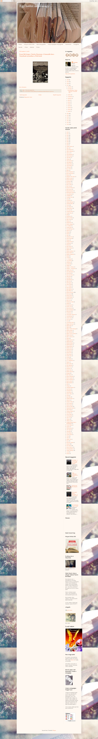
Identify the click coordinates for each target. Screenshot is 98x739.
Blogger (54, 730)
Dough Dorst (69, 222)
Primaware (69, 368)
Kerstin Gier (69, 298)
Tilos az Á (68, 417)
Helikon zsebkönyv (70, 251)
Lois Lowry (69, 319)
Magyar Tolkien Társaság (71, 328)
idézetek (68, 444)
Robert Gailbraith (70, 376)
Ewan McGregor (40, 91)
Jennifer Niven (69, 270)
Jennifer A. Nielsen (70, 267)
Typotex (68, 426)
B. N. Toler (69, 168)
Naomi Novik (69, 349)
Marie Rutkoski (69, 332)
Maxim (68, 338)
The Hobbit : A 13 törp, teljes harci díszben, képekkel (75, 462)
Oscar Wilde (69, 358)
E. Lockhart (69, 225)
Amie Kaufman (69, 154)
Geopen (68, 240)
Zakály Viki (69, 439)
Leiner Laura (69, 317)
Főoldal (20, 44)
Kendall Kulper (69, 297)
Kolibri (68, 303)
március (69, 107)
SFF (67, 384)
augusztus (70, 98)
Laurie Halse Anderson (71, 314)
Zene (67, 440)
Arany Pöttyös (69, 165)
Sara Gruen (69, 389)
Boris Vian (69, 186)
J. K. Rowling (69, 260)
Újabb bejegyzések (23, 94)
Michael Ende (69, 341)
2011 (68, 122)
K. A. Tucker (69, 286)
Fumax (68, 233)
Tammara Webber (70, 411)
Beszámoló (69, 181)
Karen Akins (69, 287)
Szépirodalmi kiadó (70, 408)
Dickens (68, 221)
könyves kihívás (70, 447)
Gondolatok (69, 243)
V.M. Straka (69, 429)
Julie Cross (69, 281)
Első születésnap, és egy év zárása (75, 505)
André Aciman (69, 156)
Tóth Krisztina (69, 428)
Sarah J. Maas (69, 393)
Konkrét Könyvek (46, 91)
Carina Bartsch (69, 194)
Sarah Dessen (69, 392)
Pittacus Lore (69, 366)
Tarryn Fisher (69, 414)
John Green (69, 276)
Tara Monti (69, 412)
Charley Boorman (34, 91)
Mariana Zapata (69, 330)
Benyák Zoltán (69, 179)
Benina (68, 175)
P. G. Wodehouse (70, 360)
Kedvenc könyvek (70, 292)
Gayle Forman (69, 238)
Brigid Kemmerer (70, 190)
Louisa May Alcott (70, 322)
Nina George (69, 354)
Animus (68, 159)
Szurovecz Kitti (69, 406)
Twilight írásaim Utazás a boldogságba (71, 423)
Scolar (68, 395)
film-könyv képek (70, 442)
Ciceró (68, 205)
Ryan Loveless (69, 381)
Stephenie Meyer (70, 398)
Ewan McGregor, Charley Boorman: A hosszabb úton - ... (72, 91)
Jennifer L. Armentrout (71, 268)
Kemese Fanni (69, 295)
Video (68, 437)
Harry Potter (69, 246)
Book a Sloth (69, 184)
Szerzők (20, 47)
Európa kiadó (69, 227)
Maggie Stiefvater (70, 324)
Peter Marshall (69, 365)
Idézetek (32, 47)
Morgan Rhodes (69, 346)
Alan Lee (68, 152)
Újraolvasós (52, 91)
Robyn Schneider (70, 379)
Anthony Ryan (69, 163)
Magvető (68, 327)
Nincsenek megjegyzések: (30, 90)
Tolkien (68, 419)
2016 (68, 113)
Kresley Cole (69, 306)
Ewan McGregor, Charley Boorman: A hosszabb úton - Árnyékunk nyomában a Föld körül (37, 55)
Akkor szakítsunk (70, 151)
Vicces (68, 436)
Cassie (68, 198)
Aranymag (75, 62)
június (69, 102)
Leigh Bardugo (69, 316)
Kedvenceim (68, 44)
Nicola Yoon (69, 352)
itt (75, 659)
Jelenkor (68, 265)
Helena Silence (69, 248)
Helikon (68, 249)
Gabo (68, 235)
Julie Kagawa (69, 282)
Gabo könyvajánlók (41, 44)
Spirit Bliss (69, 397)
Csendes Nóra (69, 213)
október (69, 94)
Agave (68, 148)
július (69, 100)
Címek (26, 47)
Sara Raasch (69, 390)
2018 (68, 83)
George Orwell (69, 241)
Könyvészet (69, 311)
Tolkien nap (69, 420)
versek (68, 452)
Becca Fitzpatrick (70, 171)
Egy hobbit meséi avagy (34, 6)
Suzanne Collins (70, 401)
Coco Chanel (69, 206)
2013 (68, 119)
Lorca (68, 320)
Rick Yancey (69, 374)
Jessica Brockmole (70, 271)
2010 (68, 124)
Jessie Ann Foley (70, 274)
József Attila (69, 284)
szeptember (70, 96)
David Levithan (69, 217)
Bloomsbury (69, 183)
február (69, 109)
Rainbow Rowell (70, 371)
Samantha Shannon (70, 387)
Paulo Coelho (69, 363)
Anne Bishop (69, 162)
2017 (24, 91)
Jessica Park (69, 273)
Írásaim (68, 453)
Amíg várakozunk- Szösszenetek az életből (75, 474)
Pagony (68, 362)
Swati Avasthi (69, 403)
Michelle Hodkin (70, 343)
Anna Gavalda (69, 160)
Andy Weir (69, 157)
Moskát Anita (69, 347)
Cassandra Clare (70, 197)
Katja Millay (69, 290)
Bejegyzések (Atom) (28, 97)
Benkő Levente (69, 178)
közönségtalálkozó (70, 448)
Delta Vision (69, 219)
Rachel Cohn (69, 370)
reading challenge (70, 450)
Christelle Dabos (70, 203)
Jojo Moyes (69, 278)
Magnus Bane (69, 325)
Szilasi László (69, 405)
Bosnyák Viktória (70, 187)
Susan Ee (68, 400)
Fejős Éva (68, 230)
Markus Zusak (69, 335)
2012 (68, 120)
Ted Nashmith (69, 416)
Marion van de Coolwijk (71, 333)
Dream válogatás (70, 224)
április (69, 105)
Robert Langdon (70, 378)
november (70, 88)
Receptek (68, 373)
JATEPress (69, 262)
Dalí (67, 214)
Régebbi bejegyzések (57, 94)
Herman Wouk (69, 252)
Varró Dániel (69, 433)
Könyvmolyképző (70, 309)
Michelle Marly (69, 344)
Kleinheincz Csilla (70, 301)
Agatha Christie (69, 146)
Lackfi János (69, 313)
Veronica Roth (69, 434)
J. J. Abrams (69, 259)
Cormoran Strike (70, 211)
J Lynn (68, 257)
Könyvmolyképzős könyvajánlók (55, 44)
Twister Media (69, 425)
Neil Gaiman (69, 351)
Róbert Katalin (69, 382)
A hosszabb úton (28, 91)
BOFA (68, 170)
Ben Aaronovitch (70, 173)
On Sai (68, 357)
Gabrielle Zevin (69, 236)
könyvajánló (69, 445)
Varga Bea (68, 431)
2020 (68, 79)
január (69, 111)
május (69, 103)
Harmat (68, 244)
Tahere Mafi (69, 409)
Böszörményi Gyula (70, 192)
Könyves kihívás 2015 (29, 44)
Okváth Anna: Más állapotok (74, 486)
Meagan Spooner (70, 339)
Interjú (68, 255)
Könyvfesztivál (69, 308)
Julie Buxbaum (69, 279)
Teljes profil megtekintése (70, 73)
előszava (72, 659)
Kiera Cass (69, 300)
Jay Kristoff (69, 263)
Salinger (68, 385)
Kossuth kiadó (69, 305)
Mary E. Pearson (70, 336)
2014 (68, 117)
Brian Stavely (69, 189)
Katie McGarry (69, 289)
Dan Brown (69, 216)
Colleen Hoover (69, 208)
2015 (68, 115)
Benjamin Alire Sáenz (71, 176)
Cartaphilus (69, 195)
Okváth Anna (69, 355)
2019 (68, 81)
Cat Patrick (69, 200)
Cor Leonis (69, 209)
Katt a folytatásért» (22, 87)
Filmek (38, 47)
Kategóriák (76, 44)
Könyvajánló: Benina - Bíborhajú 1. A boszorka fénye (75, 494)
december (70, 86)
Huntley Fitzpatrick (70, 254)
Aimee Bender (69, 149)
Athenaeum (69, 167)
